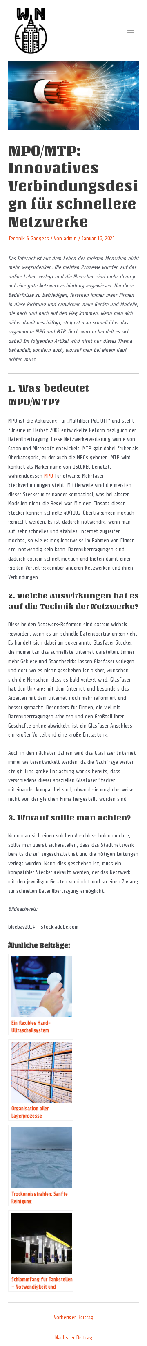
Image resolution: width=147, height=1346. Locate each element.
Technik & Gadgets (28, 238)
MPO (48, 476)
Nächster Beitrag (73, 1338)
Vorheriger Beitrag (74, 1317)
